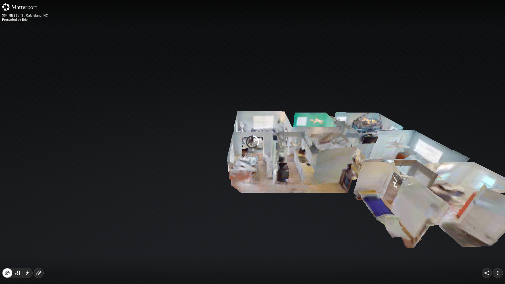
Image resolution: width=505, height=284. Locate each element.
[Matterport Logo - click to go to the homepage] (19, 7)
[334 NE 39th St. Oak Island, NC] (252, 142)
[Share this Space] (487, 273)
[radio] (7, 273)
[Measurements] (39, 273)
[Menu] (498, 273)
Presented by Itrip (15, 20)
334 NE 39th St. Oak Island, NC (25, 15)
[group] (17, 273)
